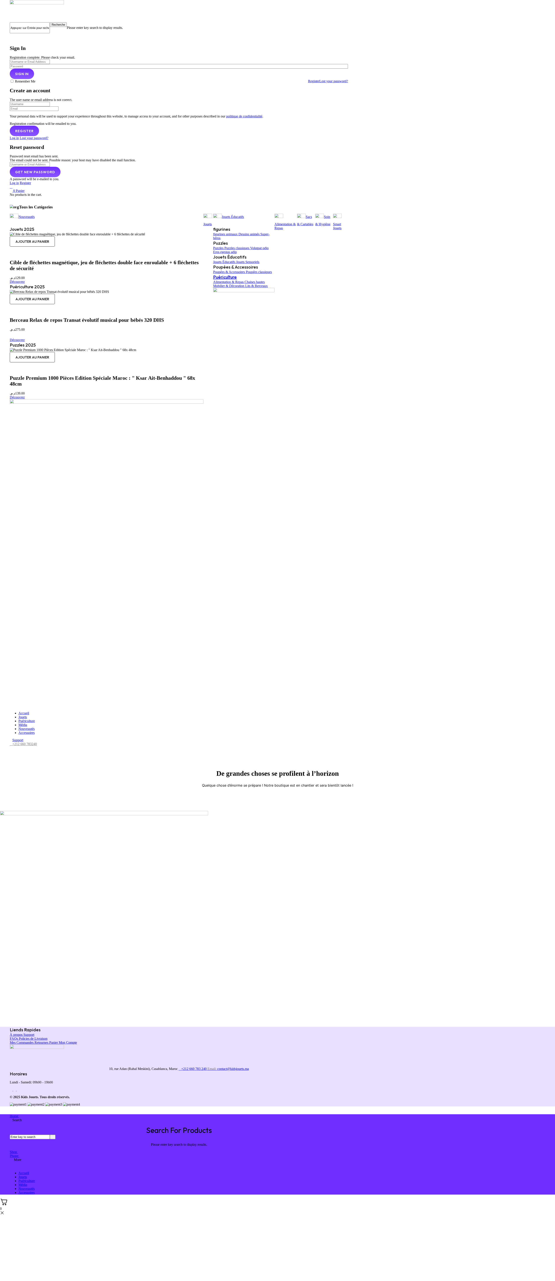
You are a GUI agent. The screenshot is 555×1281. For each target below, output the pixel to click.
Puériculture (225, 277)
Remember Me (25, 81)
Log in (14, 138)
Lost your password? (333, 81)
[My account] (11, 35)
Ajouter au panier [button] (32, 241)
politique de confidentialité (244, 116)
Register (313, 81)
